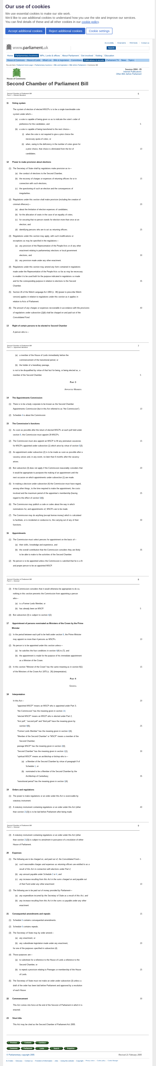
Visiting (98, 55)
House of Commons (16, 60)
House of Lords (33, 60)
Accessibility (109, 43)
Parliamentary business (26, 55)
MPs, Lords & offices (50, 55)
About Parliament (70, 55)
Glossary (19, 1061)
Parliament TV (112, 60)
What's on (47, 60)
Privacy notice (90, 1060)
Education (109, 55)
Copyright (79, 1061)
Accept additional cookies (25, 31)
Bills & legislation (61, 60)
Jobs (56, 1061)
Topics (131, 60)
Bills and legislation (61, 65)
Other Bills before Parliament (129, 74)
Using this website (67, 1061)
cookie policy (90, 22)
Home (10, 55)
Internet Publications (132, 72)
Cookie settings (99, 31)
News (123, 60)
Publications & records (94, 60)
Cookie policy (101, 1060)
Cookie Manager (113, 1060)
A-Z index (9, 1061)
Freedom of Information (43, 1061)
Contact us (145, 43)
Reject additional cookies (65, 31)
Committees (76, 60)
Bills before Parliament (77, 65)
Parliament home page (24, 65)
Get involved (87, 55)
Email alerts (121, 43)
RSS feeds (134, 43)
